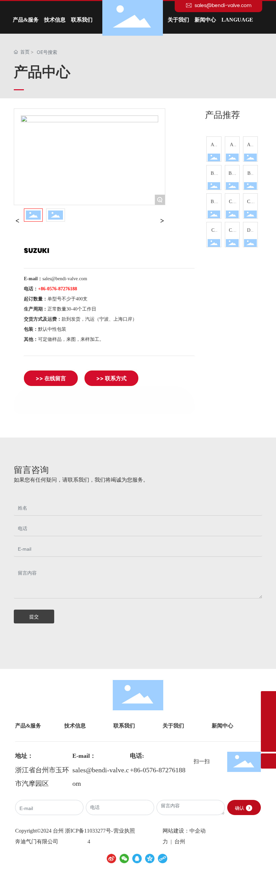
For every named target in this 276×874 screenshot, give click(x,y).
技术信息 (75, 726)
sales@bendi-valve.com (222, 5)
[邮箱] (268, 729)
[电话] (268, 698)
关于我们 (173, 726)
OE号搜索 (47, 52)
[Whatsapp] (268, 713)
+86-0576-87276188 (157, 770)
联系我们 (124, 726)
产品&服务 (28, 726)
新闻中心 (222, 726)
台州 (179, 841)
